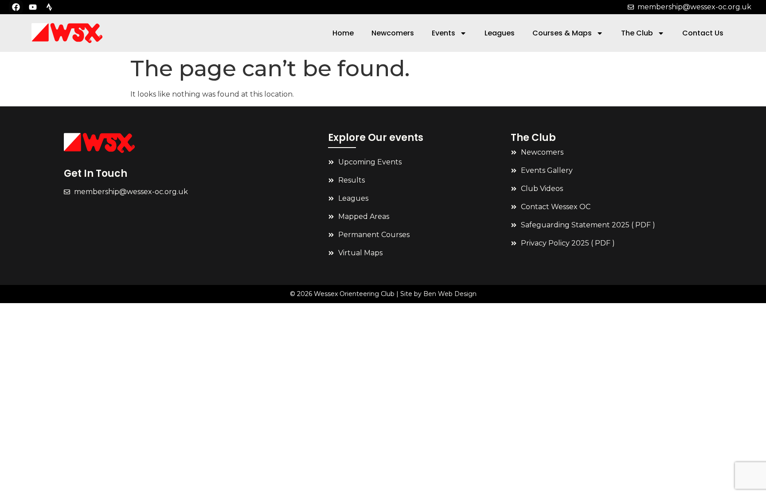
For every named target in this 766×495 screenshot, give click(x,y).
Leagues (500, 33)
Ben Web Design (450, 294)
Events (443, 33)
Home (343, 33)
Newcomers (392, 33)
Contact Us (702, 33)
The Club (637, 33)
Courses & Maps (562, 33)
